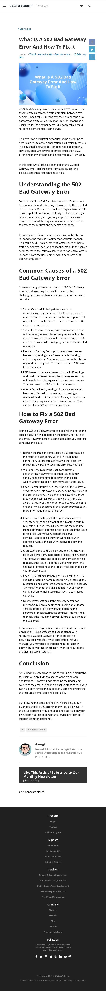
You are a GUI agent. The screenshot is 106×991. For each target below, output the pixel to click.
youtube (65, 957)
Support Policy (26, 980)
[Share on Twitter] (92, 49)
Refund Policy (66, 980)
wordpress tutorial (36, 729)
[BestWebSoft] (29, 6)
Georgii (40, 744)
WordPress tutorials (59, 54)
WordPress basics (38, 54)
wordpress (55, 957)
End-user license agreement (47, 980)
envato (51, 957)
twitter (41, 957)
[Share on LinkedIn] (92, 57)
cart (98, 6)
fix (22, 729)
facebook (36, 957)
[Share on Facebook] (92, 42)
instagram (46, 957)
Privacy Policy (80, 980)
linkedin (60, 957)
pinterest (70, 957)
